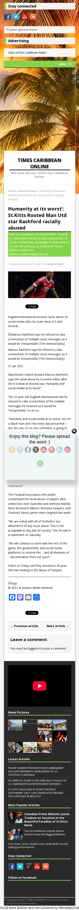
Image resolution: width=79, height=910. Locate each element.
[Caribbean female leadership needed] (45, 739)
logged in (34, 648)
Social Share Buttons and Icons (20, 908)
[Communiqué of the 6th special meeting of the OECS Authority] (30, 750)
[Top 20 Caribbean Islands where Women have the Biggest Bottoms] (15, 838)
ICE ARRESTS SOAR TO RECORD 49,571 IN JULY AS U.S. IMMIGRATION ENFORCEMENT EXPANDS (37, 782)
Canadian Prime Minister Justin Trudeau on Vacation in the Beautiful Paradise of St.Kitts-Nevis (46, 819)
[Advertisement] (39, 109)
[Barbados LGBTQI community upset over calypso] (59, 739)
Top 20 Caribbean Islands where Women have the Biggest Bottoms (45, 832)
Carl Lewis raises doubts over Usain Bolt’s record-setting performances (38, 845)
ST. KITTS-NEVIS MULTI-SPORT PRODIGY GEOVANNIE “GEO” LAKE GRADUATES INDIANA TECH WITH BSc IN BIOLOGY (35, 793)
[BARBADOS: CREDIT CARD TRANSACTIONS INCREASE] (15, 750)
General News (55, 264)
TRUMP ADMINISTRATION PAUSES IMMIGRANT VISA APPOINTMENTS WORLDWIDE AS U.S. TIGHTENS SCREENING (35, 771)
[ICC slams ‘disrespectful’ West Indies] (30, 728)
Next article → (58, 626)
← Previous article (24, 626)
